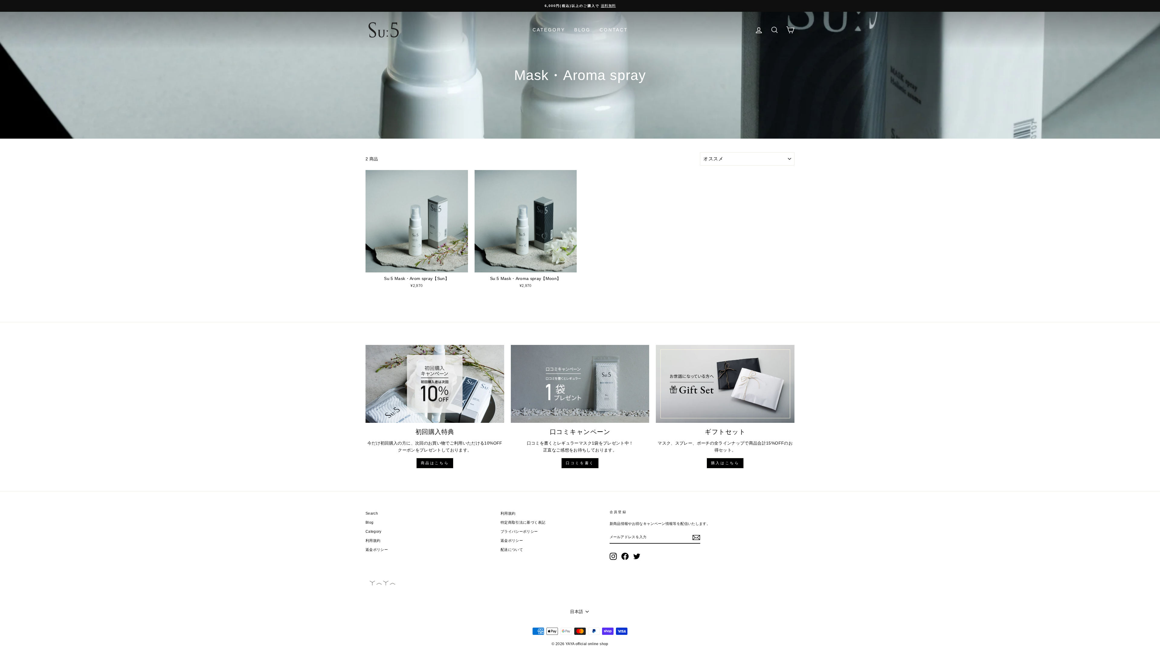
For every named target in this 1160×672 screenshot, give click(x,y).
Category (374, 531)
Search (372, 513)
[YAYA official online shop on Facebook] (625, 556)
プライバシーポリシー (519, 531)
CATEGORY (549, 29)
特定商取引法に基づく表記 (523, 522)
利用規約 (373, 541)
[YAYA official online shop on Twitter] (636, 556)
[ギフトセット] (725, 384)
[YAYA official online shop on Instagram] (613, 556)
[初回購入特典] (435, 384)
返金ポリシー (377, 550)
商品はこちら (435, 463)
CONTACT (614, 29)
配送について (512, 550)
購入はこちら (725, 463)
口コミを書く (580, 463)
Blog (369, 522)
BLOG (582, 29)
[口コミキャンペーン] (580, 384)
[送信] (696, 537)
